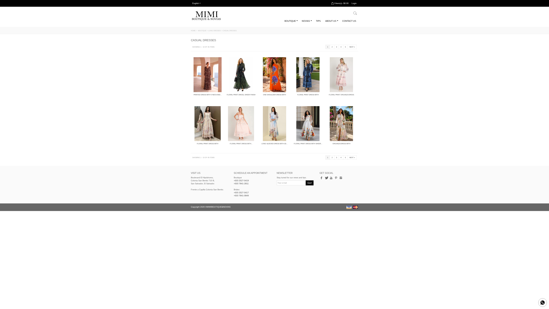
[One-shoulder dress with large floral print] (274, 74)
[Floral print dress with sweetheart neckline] (241, 123)
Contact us (349, 21)
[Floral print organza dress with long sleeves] (341, 74)
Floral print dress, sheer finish (241, 95)
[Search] (355, 13)
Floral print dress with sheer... (308, 143)
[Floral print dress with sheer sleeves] (308, 123)
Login (354, 3)
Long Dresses (214, 30)
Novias (306, 21)
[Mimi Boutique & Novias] (206, 16)
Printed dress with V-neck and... (208, 95)
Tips (318, 21)
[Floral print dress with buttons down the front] (207, 123)
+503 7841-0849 (241, 195)
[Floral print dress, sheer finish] (241, 74)
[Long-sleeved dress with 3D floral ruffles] (274, 123)
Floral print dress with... (241, 143)
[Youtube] (331, 178)
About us (330, 21)
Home (193, 30)
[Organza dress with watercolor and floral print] (341, 123)
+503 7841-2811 (241, 183)
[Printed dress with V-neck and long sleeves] (207, 74)
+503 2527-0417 (241, 192)
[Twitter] (326, 178)
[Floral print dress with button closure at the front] (308, 74)
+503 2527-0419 (241, 180)
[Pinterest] (336, 178)
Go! (309, 182)
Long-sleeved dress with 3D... (274, 143)
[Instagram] (341, 178)
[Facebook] (321, 178)
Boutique (290, 21)
